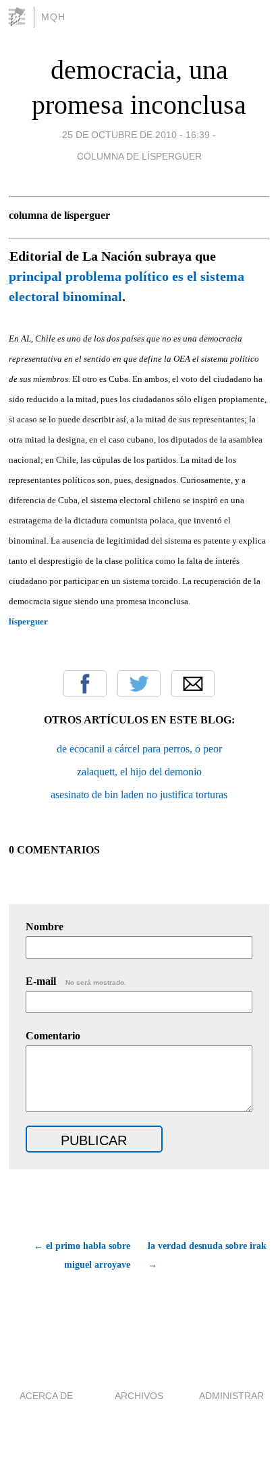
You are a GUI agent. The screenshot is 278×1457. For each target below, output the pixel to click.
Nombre (44, 926)
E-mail (76, 981)
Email (193, 683)
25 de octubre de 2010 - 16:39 (136, 134)
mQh (53, 16)
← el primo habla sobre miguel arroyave (82, 1255)
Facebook (85, 683)
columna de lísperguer (139, 156)
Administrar (231, 1395)
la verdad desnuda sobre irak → (207, 1255)
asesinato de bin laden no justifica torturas (139, 794)
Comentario (53, 1035)
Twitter (139, 683)
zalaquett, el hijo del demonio (139, 771)
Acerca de (46, 1395)
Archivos (139, 1395)
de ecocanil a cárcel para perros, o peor (139, 748)
